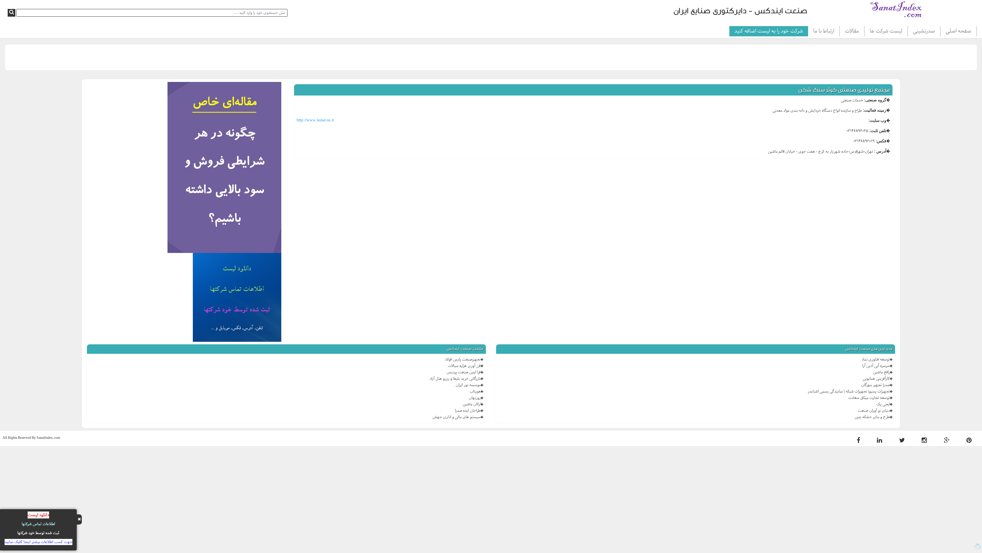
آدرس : (880, 151)
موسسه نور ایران (468, 385)
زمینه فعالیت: (874, 110)
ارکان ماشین (472, 404)
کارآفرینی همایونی (876, 379)
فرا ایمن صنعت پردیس (464, 372)
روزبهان (475, 398)
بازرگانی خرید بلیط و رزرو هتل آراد (455, 379)
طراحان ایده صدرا (468, 411)
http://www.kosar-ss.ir (315, 120)
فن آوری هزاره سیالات (464, 366)
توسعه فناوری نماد (876, 359)
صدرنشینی (924, 31)
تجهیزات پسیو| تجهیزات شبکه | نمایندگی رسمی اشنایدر (849, 391)
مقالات (852, 31)
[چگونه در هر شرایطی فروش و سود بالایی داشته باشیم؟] (224, 168)
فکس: (881, 141)
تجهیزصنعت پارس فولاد (463, 359)
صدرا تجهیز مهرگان (875, 385)
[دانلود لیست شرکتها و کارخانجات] (237, 298)
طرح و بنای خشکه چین (872, 417)
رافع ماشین (881, 372)
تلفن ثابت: (877, 131)
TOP (977, 548)
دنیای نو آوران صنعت (874, 411)
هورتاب (475, 391)
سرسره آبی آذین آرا (876, 366)
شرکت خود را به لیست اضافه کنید (768, 31)
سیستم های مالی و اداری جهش (456, 417)
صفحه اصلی (958, 31)
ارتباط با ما (823, 31)
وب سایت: (877, 120)
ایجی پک (883, 404)
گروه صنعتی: (875, 100)
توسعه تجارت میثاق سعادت (869, 398)
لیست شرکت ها (886, 31)
